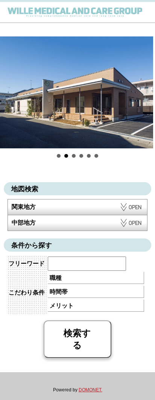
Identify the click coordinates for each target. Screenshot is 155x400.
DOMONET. (90, 389)
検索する (77, 339)
